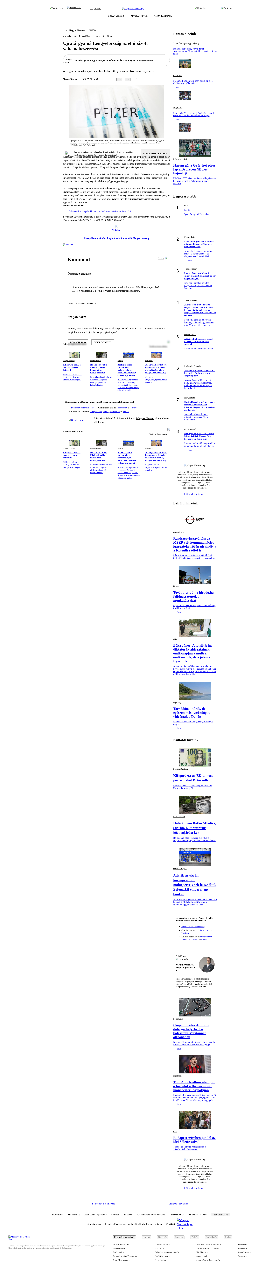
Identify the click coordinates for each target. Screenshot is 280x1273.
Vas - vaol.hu (242, 1248)
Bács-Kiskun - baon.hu (121, 1244)
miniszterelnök (190, 429)
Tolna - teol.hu (243, 1244)
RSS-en (126, 412)
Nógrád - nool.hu (202, 1252)
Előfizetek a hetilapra (194, 494)
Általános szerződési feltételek (151, 1215)
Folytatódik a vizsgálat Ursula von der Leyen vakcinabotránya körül (100, 211)
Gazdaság (162, 1237)
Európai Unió (84, 36)
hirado (175, 586)
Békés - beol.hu (118, 1252)
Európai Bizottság (69, 361)
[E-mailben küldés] (156, 79)
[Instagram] (160, 406)
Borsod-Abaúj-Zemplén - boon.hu (125, 1256)
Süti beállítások (221, 1215)
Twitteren (134, 408)
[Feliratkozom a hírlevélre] (74, 9)
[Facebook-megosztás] (168, 79)
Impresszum (57, 1215)
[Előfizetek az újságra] (201, 8)
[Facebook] (154, 406)
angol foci (177, 107)
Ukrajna (120, 361)
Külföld (93, 30)
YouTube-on (115, 412)
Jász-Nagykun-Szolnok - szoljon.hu (208, 1244)
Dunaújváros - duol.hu (162, 1244)
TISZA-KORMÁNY (163, 16)
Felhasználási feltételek (121, 1215)
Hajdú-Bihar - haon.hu (162, 1256)
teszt (186, 205)
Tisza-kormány (190, 269)
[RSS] (165, 410)
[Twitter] (165, 406)
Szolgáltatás (211, 1237)
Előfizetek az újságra (178, 1203)
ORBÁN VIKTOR (116, 16)
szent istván (184, 959)
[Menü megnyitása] (226, 8)
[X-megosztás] (162, 79)
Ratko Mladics (179, 816)
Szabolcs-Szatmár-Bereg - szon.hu (208, 1260)
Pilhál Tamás (181, 956)
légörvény (177, 702)
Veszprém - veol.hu (244, 1252)
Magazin (179, 1237)
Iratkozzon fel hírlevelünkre (82, 408)
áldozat (176, 639)
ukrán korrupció (180, 869)
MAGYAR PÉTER (139, 16)
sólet (175, 1131)
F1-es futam (178, 1019)
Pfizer (109, 36)
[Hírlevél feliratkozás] (165, 402)
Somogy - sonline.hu (203, 1256)
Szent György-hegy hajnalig (186, 43)
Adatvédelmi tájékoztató (95, 1215)
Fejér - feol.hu (159, 1248)
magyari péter (179, 532)
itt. (116, 155)
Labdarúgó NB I (180, 159)
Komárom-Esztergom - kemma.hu (208, 1248)
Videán (105, 412)
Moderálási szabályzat (199, 1215)
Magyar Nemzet (77, 30)
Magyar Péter (189, 237)
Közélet (146, 1237)
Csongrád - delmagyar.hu (121, 1260)
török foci (177, 75)
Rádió (228, 1237)
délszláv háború (95, 361)
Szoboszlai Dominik (192, 366)
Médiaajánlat (74, 1215)
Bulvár (194, 1237)
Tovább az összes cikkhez (158, 434)
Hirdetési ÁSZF (176, 1215)
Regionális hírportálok (124, 1237)
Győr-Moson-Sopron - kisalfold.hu (167, 1252)
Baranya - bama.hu (119, 1248)
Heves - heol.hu (160, 1260)
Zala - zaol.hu (242, 1256)
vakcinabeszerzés (70, 36)
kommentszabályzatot (127, 290)
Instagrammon (96, 412)
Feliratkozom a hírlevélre (155, 154)
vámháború (149, 361)
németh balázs (190, 335)
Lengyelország (99, 36)
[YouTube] (160, 410)
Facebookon (122, 408)
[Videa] (154, 410)
